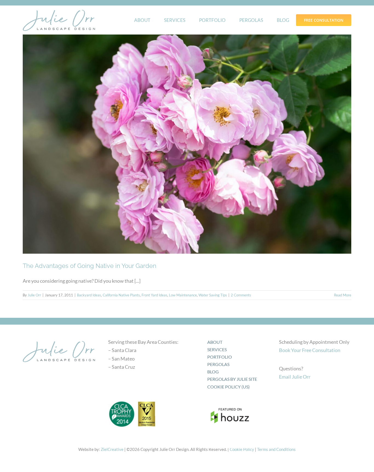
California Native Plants (121, 295)
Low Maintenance (183, 295)
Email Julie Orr (294, 377)
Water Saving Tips (212, 295)
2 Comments (241, 295)
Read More (342, 295)
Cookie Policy (242, 449)
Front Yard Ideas (154, 295)
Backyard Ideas (89, 295)
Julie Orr (34, 295)
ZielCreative (112, 449)
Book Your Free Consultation (309, 350)
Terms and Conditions (276, 449)
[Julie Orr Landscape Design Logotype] (59, 339)
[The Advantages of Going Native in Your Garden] (187, 144)
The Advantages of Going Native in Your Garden (89, 265)
